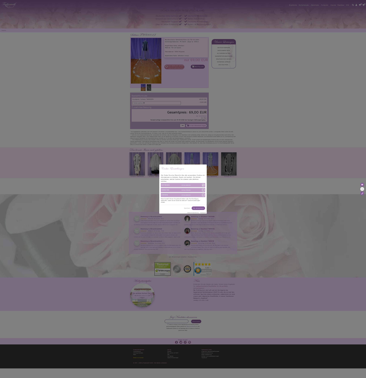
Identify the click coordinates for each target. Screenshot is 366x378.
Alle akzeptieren (198, 208)
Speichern (187, 208)
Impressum (203, 212)
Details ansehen (186, 185)
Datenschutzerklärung (193, 212)
